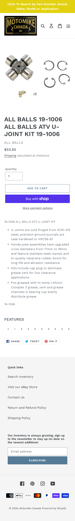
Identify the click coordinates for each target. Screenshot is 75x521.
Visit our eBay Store (22, 387)
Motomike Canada (30, 508)
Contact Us (16, 397)
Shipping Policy (19, 418)
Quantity (11, 168)
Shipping (10, 155)
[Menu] (68, 25)
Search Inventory (20, 376)
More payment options (37, 208)
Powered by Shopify (54, 508)
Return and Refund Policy (27, 407)
